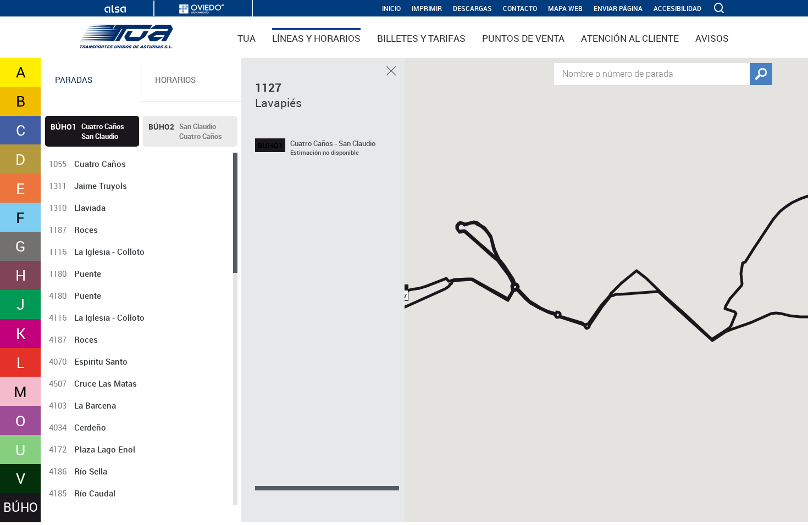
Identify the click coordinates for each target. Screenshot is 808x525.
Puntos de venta (523, 38)
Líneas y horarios (316, 38)
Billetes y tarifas (421, 38)
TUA (246, 38)
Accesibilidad (677, 8)
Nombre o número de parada (617, 73)
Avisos (712, 38)
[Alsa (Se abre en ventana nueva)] (115, 9)
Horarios (175, 79)
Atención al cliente (630, 38)
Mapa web (565, 8)
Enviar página (618, 8)
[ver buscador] (720, 8)
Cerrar (391, 71)
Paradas (73, 79)
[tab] (91, 80)
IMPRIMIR (427, 8)
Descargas (472, 8)
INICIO (391, 8)
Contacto (520, 8)
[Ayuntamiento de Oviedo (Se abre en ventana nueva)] (201, 9)
